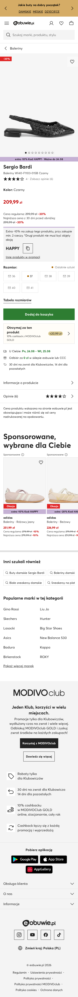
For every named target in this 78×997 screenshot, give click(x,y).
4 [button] (28, 179)
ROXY (44, 657)
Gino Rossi (11, 609)
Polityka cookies (26, 990)
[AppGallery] (39, 869)
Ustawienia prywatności (46, 972)
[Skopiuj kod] (28, 248)
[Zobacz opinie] (72, 396)
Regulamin (20, 972)
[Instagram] (19, 935)
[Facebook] (46, 935)
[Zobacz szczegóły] (72, 383)
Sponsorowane (11, 454)
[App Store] (53, 859)
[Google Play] (24, 859)
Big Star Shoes (51, 628)
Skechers (10, 619)
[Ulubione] (61, 23)
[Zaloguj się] (51, 23)
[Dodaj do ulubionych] (72, 62)
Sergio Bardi (17, 167)
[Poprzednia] (6, 8)
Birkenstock (12, 657)
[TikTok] (59, 935)
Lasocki (9, 628)
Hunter (45, 619)
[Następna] (72, 8)
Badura (9, 647)
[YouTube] (32, 935)
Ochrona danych (51, 990)
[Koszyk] (71, 23)
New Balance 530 (53, 638)
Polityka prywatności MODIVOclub (37, 984)
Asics (7, 638)
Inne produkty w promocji (23, 257)
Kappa (45, 647)
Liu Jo (44, 609)
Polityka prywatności (37, 978)
